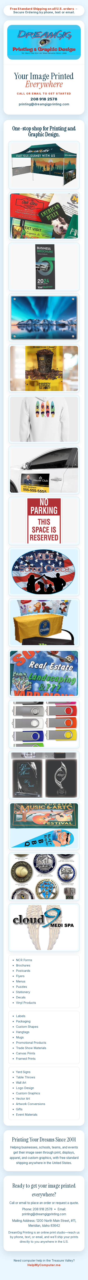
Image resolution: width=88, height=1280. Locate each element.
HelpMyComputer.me (44, 1265)
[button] (44, 165)
